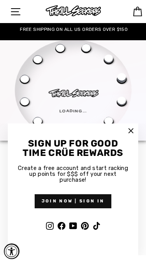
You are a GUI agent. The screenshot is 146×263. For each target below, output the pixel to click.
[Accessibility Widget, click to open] (11, 251)
